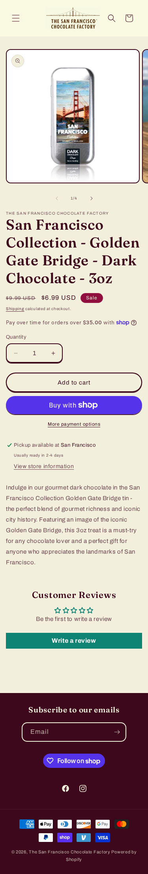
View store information (44, 466)
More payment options (74, 424)
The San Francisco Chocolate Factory (70, 851)
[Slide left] (57, 198)
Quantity (16, 337)
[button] (15, 18)
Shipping (15, 309)
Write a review (74, 640)
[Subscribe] (117, 732)
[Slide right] (91, 198)
